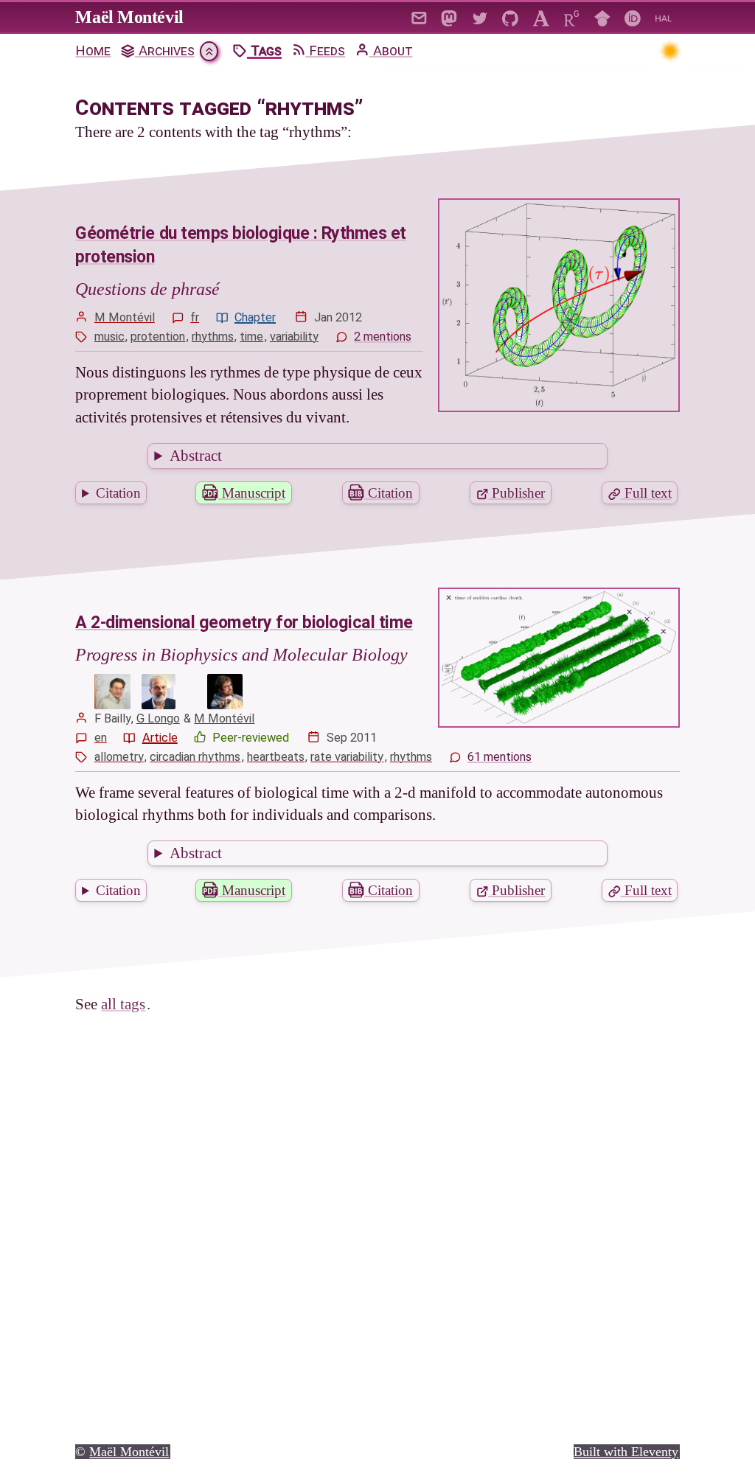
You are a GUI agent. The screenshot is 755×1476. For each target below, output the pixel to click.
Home (93, 51)
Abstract (196, 455)
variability (294, 337)
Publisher (516, 493)
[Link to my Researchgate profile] (572, 16)
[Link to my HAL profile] (663, 16)
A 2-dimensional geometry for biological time (243, 623)
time (251, 337)
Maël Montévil (129, 17)
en (100, 738)
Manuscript (251, 493)
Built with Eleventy (626, 1451)
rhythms (213, 337)
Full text (646, 493)
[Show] (209, 51)
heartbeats (276, 757)
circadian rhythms (195, 757)
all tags (123, 1004)
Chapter (255, 317)
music (109, 337)
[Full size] (112, 691)
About (391, 51)
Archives (165, 51)
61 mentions (499, 757)
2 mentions (382, 337)
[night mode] (670, 50)
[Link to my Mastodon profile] (449, 16)
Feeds (325, 51)
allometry (119, 757)
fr (194, 317)
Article (160, 738)
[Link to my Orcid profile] (633, 16)
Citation (118, 493)
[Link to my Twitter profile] (480, 16)
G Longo (158, 718)
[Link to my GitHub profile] (510, 16)
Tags (264, 51)
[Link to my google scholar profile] (602, 16)
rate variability (346, 757)
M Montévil (124, 317)
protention (158, 337)
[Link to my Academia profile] (541, 16)
